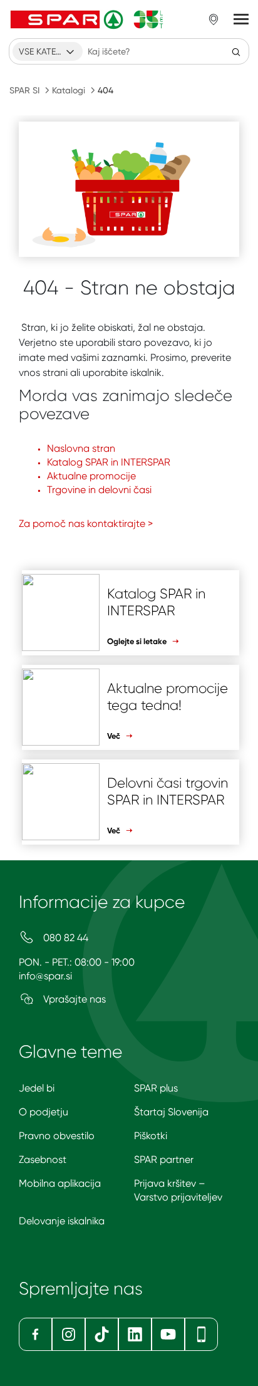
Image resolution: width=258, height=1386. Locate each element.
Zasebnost (42, 1159)
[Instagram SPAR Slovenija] (68, 1334)
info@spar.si (45, 976)
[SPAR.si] (87, 19)
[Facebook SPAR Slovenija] (35, 1334)
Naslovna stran (81, 448)
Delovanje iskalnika (62, 1221)
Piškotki (150, 1136)
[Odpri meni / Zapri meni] (241, 19)
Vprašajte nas (73, 999)
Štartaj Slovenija (171, 1112)
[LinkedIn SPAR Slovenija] (135, 1334)
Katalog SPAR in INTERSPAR (108, 462)
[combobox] (48, 51)
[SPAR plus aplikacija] (201, 1334)
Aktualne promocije (91, 476)
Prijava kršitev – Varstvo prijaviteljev (178, 1190)
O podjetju (43, 1112)
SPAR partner (164, 1159)
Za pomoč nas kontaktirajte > (86, 523)
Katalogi (68, 90)
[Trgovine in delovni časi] (213, 19)
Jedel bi (36, 1088)
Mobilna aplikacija (60, 1183)
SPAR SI (24, 90)
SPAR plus (156, 1088)
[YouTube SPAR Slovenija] (168, 1334)
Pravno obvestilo (57, 1136)
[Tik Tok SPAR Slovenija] (101, 1334)
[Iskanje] (236, 51)
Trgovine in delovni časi (99, 490)
